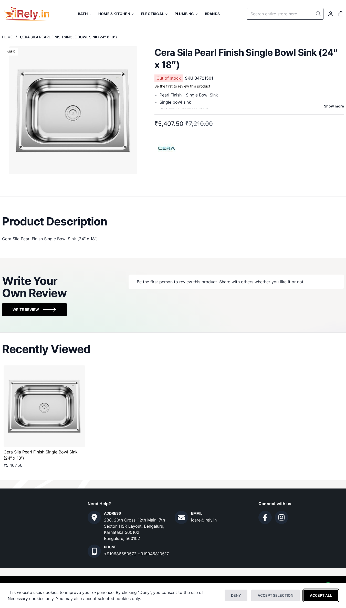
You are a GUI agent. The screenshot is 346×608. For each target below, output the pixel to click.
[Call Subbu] (94, 551)
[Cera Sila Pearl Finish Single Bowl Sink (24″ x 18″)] (44, 406)
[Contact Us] (94, 517)
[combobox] (285, 14)
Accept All (321, 595)
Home (7, 37)
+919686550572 (121, 553)
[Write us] (181, 517)
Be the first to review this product (182, 86)
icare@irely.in (204, 520)
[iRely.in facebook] (265, 517)
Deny (236, 595)
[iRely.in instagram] (281, 517)
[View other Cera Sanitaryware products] (167, 147)
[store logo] (26, 14)
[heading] (173, 221)
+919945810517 (153, 553)
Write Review (26, 309)
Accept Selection (275, 595)
